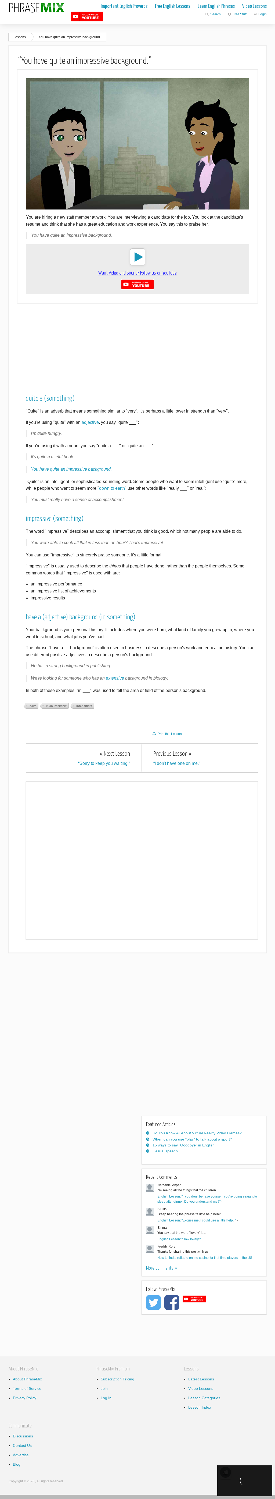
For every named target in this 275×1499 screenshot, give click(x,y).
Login (262, 14)
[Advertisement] (137, 345)
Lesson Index (199, 1407)
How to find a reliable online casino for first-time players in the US (204, 1258)
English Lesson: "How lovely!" (179, 1239)
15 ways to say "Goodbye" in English (184, 1145)
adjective (90, 422)
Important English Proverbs (124, 6)
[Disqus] (141, 859)
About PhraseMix (27, 1379)
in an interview (56, 706)
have (33, 706)
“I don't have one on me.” (176, 758)
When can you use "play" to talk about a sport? (192, 1139)
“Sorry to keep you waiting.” (104, 758)
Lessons (19, 37)
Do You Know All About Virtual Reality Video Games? (197, 1133)
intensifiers (84, 706)
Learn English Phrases (216, 6)
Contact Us (22, 1445)
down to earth (112, 488)
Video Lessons (254, 6)
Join (104, 1388)
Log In (106, 1398)
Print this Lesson (170, 734)
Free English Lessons (172, 6)
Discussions (23, 1436)
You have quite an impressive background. (70, 37)
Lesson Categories (204, 1398)
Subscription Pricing (117, 1379)
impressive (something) (55, 519)
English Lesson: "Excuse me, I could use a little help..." (196, 1220)
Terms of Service (27, 1388)
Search (215, 14)
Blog (16, 1464)
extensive (115, 678)
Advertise (21, 1455)
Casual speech (165, 1151)
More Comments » (161, 1268)
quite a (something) (50, 398)
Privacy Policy (24, 1398)
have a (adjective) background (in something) (80, 617)
